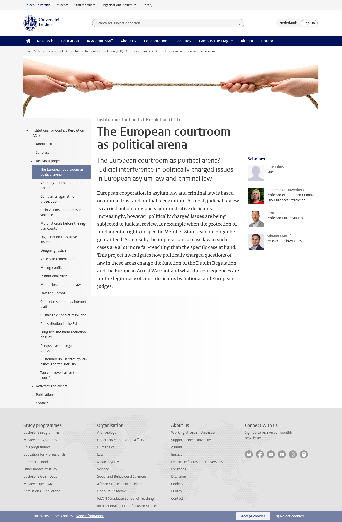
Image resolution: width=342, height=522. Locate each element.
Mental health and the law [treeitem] (60, 284)
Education (70, 41)
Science (103, 469)
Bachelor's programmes (41, 432)
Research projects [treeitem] (49, 161)
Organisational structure (118, 5)
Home (27, 51)
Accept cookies (253, 516)
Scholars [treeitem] (42, 152)
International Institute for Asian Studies (127, 506)
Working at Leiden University (193, 432)
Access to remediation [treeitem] (57, 259)
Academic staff (100, 41)
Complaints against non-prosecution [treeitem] (59, 199)
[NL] (288, 23)
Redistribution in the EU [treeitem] (58, 323)
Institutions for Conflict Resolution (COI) (96, 51)
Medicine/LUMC (109, 462)
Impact (176, 454)
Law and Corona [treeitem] (53, 293)
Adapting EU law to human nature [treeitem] (61, 185)
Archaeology (106, 432)
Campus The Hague (216, 41)
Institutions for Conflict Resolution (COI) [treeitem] (57, 133)
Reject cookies (292, 516)
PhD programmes (36, 447)
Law (100, 454)
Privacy (176, 491)
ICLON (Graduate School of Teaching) (126, 498)
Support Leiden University (191, 440)
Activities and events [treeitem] (51, 386)
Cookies (177, 484)
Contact (177, 498)
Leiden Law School (50, 51)
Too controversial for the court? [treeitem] (59, 375)
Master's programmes (40, 440)
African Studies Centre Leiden (119, 484)
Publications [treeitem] (45, 394)
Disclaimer (179, 476)
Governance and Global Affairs (120, 440)
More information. (90, 516)
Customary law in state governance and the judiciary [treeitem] (63, 362)
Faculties (183, 41)
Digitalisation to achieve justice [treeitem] (58, 239)
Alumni (247, 41)
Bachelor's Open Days (40, 476)
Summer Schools (36, 462)
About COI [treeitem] (44, 144)
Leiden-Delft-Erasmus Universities (197, 462)
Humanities (105, 447)
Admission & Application (42, 491)
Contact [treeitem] (42, 403)
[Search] (238, 23)
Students (62, 5)
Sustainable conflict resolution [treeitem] (63, 315)
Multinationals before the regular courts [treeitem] (63, 226)
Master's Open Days (38, 484)
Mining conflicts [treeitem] (52, 267)
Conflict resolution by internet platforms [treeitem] (63, 304)
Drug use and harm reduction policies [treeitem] (63, 335)
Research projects (141, 51)
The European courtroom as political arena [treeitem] (61, 172)
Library (147, 5)
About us (128, 41)
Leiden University (37, 5)
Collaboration (155, 41)
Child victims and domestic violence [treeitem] (60, 212)
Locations (178, 469)
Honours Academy (111, 491)
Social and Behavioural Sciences (121, 476)
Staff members (84, 5)
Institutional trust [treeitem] (53, 276)
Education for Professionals (44, 454)
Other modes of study (40, 469)
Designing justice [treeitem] (53, 250)
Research (45, 41)
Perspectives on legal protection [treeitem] (56, 348)
